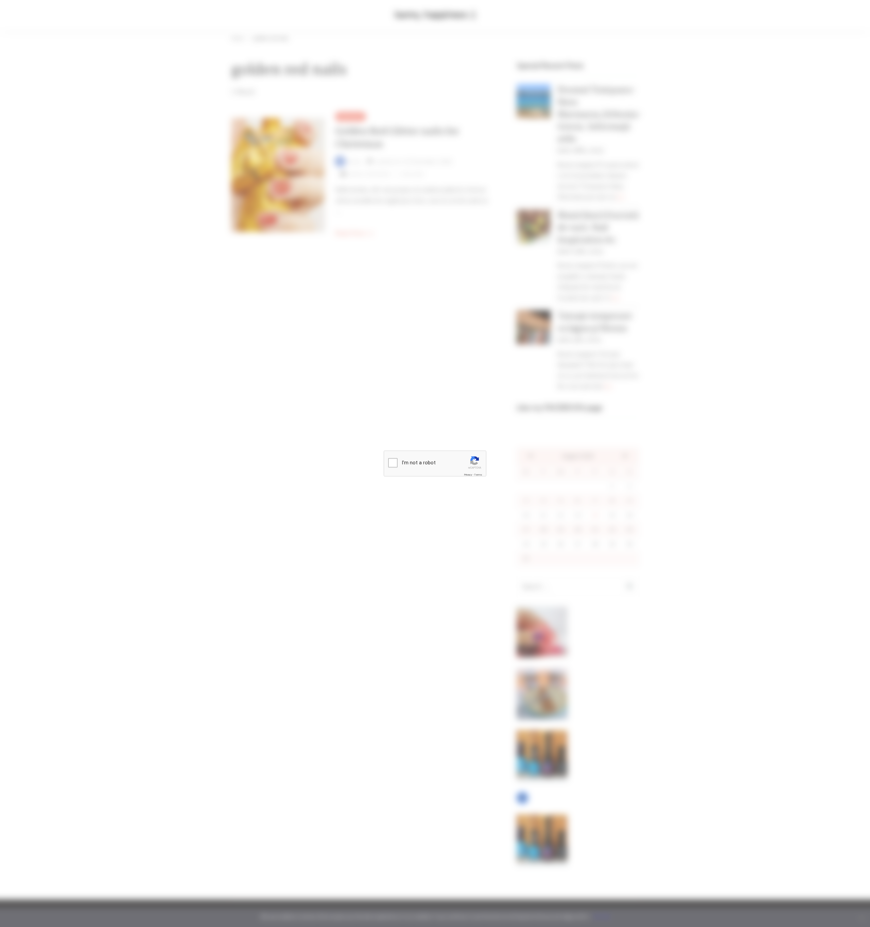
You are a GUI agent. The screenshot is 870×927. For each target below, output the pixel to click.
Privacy (468, 474)
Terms (478, 474)
